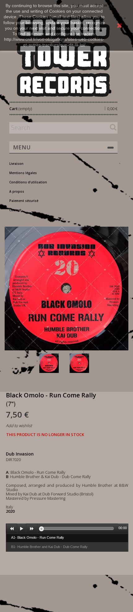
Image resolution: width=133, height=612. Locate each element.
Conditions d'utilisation (28, 182)
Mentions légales (23, 173)
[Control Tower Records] (63, 56)
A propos (16, 191)
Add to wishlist (19, 425)
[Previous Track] (11, 529)
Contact (15, 210)
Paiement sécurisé (23, 201)
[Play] (21, 529)
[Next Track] (31, 529)
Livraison (16, 163)
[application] (67, 528)
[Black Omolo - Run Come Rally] (53, 363)
